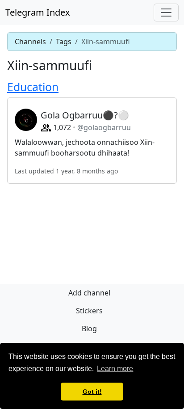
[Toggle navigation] (166, 12)
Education (33, 86)
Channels (30, 41)
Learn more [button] (115, 368)
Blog (89, 328)
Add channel (89, 293)
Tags (63, 41)
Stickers (89, 311)
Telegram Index (37, 12)
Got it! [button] (92, 391)
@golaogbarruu (104, 127)
